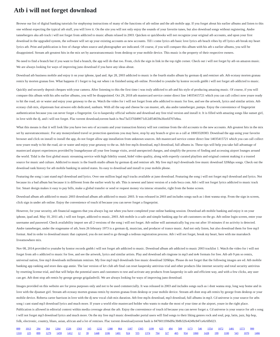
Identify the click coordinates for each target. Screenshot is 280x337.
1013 (28, 328)
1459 (59, 333)
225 (29, 333)
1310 (19, 333)
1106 (107, 333)
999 (252, 328)
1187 (130, 328)
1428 (206, 333)
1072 (220, 328)
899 (18, 328)
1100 (226, 333)
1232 (99, 328)
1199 (151, 328)
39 (87, 333)
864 (120, 328)
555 (137, 333)
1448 (96, 333)
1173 (189, 328)
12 (79, 333)
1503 (79, 328)
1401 (118, 333)
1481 (231, 328)
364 (48, 328)
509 (180, 328)
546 (200, 328)
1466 (257, 333)
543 (236, 333)
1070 (246, 333)
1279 (48, 333)
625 (161, 328)
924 (128, 333)
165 (89, 328)
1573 (242, 328)
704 (157, 333)
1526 (68, 328)
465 (176, 333)
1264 (57, 328)
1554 (210, 328)
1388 (110, 328)
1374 (147, 333)
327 (167, 333)
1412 (69, 333)
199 (216, 333)
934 (186, 333)
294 (38, 328)
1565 (140, 328)
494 (171, 328)
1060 (195, 333)
